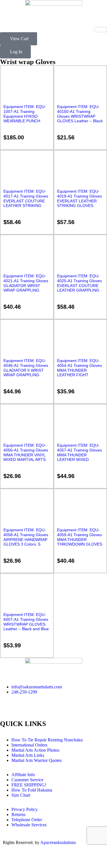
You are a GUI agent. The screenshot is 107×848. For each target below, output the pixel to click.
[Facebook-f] (7, 712)
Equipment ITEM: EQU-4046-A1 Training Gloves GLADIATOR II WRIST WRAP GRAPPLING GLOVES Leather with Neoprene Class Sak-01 (25, 372)
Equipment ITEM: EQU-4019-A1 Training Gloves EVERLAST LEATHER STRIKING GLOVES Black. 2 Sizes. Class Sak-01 (79, 203)
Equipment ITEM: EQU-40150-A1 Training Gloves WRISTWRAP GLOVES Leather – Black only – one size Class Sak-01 (80, 118)
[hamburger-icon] (100, 29)
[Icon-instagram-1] (22, 712)
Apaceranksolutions (58, 842)
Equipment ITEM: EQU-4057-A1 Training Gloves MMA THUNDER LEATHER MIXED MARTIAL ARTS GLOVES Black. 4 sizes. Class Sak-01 (80, 459)
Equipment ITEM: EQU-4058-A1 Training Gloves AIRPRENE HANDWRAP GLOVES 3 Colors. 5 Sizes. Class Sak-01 (25, 539)
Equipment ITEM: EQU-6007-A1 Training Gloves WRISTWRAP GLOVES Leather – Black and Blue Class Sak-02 (26, 624)
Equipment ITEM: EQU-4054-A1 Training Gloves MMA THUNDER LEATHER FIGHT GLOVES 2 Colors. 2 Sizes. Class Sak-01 (79, 372)
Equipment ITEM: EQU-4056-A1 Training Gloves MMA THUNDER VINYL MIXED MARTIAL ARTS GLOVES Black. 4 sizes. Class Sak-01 (25, 457)
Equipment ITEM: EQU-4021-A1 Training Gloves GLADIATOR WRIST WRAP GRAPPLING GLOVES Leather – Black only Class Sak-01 (26, 288)
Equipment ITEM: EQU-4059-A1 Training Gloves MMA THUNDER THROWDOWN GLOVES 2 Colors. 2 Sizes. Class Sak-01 (79, 542)
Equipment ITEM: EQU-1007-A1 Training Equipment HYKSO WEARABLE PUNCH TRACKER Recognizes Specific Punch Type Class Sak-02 (24, 121)
